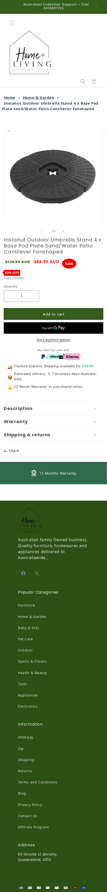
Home (9, 97)
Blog (22, 793)
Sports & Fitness (32, 661)
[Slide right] (64, 231)
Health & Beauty (32, 672)
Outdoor (25, 650)
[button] (12, 23)
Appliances (28, 695)
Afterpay (25, 737)
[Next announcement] (97, 6)
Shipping (26, 759)
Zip (21, 748)
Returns (25, 771)
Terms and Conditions (37, 782)
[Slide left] (42, 231)
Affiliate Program (33, 827)
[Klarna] (72, 356)
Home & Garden (38, 97)
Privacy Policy (30, 804)
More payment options (53, 340)
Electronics (28, 706)
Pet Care (25, 639)
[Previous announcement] (9, 6)
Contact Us (27, 815)
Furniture (26, 605)
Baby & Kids (29, 627)
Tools (22, 684)
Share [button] (14, 450)
